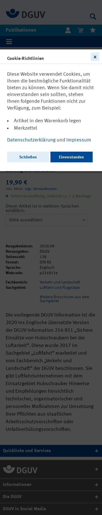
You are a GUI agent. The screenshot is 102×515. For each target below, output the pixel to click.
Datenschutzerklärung (32, 140)
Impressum (78, 140)
